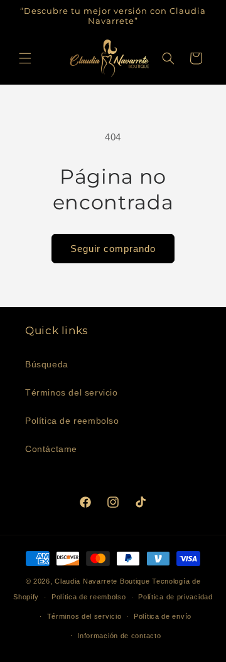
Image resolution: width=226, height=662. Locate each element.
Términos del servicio (71, 392)
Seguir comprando (113, 248)
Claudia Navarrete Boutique (102, 581)
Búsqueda (46, 364)
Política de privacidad (175, 597)
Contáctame (51, 449)
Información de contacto (119, 635)
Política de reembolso (72, 421)
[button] (25, 58)
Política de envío (162, 616)
